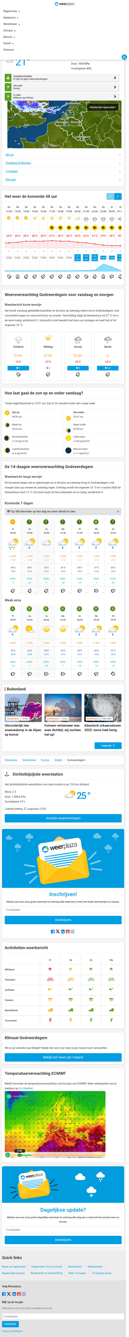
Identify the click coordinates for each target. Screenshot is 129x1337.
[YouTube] (68, 931)
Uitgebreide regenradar (102, 107)
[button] (64, 124)
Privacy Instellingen (12, 1331)
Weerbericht (75, 1266)
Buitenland (16, 689)
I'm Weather (26, 1088)
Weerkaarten (95, 1266)
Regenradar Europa (13, 1273)
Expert (7, 43)
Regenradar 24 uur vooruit (46, 1266)
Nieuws (8, 36)
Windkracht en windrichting (46, 1273)
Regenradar (10, 11)
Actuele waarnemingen (63, 818)
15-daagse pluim (102, 1273)
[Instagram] (72, 931)
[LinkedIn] (63, 931)
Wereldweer (10, 24)
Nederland (9, 17)
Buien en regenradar (14, 1266)
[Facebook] (53, 931)
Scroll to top (123, 1331)
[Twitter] (58, 931)
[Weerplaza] (64, 4)
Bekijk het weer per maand (63, 1057)
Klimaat (8, 30)
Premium (8, 49)
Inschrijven (63, 920)
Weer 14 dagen (77, 1273)
